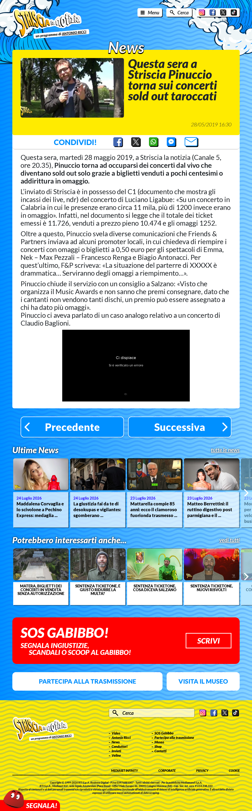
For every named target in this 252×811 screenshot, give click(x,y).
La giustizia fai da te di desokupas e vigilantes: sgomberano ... (97, 509)
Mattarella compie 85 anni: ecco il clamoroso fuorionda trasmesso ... (153, 509)
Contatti (160, 751)
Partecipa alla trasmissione (87, 681)
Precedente (72, 427)
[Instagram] (202, 12)
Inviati (116, 751)
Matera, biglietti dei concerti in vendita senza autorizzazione (40, 589)
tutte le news (225, 450)
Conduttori (119, 746)
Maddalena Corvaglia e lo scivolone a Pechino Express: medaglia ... (40, 509)
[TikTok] (234, 12)
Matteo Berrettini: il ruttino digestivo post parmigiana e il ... (209, 509)
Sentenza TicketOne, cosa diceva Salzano (154, 588)
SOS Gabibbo (163, 733)
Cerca (183, 12)
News (116, 742)
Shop (158, 746)
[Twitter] (223, 12)
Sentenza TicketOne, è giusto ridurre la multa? (97, 589)
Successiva (179, 427)
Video (116, 733)
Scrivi (208, 640)
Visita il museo (203, 681)
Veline (116, 755)
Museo (159, 742)
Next (246, 492)
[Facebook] (212, 12)
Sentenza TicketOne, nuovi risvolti (211, 588)
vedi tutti (229, 540)
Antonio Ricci (121, 737)
